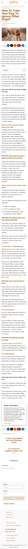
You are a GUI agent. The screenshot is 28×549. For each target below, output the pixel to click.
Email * (5, 491)
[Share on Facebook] (8, 45)
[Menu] (2, 2)
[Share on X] (11, 45)
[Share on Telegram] (22, 45)
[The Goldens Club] (14, 2)
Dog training (11, 6)
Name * (5, 484)
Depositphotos (10, 531)
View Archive (7, 423)
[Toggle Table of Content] (23, 70)
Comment (5, 465)
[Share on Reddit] (15, 45)
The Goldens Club (5, 6)
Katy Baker (5, 21)
